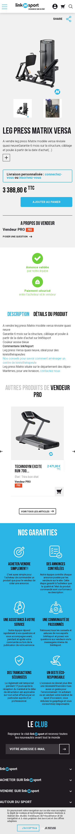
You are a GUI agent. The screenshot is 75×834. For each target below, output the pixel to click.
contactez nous (50, 371)
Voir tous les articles (35, 511)
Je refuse (50, 828)
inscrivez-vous (30, 177)
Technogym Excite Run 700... (28, 469)
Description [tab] (18, 314)
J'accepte (28, 828)
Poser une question (15, 236)
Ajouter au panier (46, 202)
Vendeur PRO (14, 229)
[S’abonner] (64, 749)
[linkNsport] (30, 6)
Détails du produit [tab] (50, 314)
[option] (23, 108)
